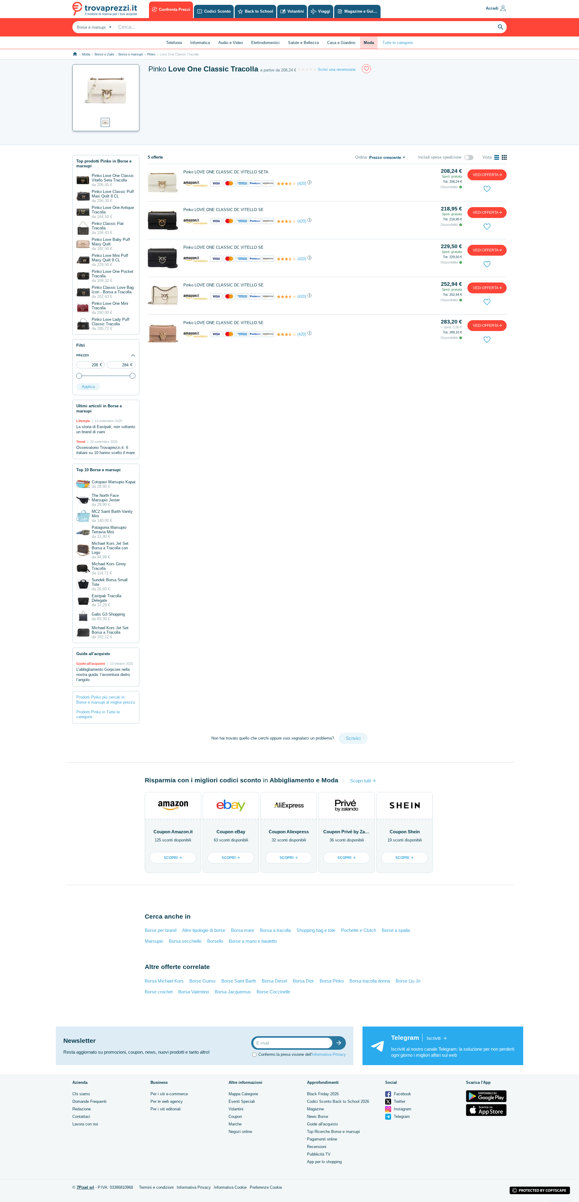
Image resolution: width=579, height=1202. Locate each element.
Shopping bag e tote (315, 930)
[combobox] (93, 27)
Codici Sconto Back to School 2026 (338, 1101)
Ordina (361, 157)
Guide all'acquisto (322, 1124)
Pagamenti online (322, 1139)
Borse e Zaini (104, 54)
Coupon (235, 1116)
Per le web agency (166, 1101)
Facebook (402, 1094)
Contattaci (81, 1116)
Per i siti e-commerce (169, 1094)
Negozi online (240, 1131)
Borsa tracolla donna (370, 980)
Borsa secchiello (185, 941)
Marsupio (154, 941)
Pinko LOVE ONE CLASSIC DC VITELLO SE (223, 209)
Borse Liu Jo (408, 980)
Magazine (315, 1109)
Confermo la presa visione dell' (302, 1054)
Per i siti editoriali (165, 1109)
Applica (88, 386)
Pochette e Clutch (358, 930)
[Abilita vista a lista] (496, 157)
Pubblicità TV (319, 1154)
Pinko (151, 54)
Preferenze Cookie (266, 1187)
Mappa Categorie (243, 1094)
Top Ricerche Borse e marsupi (333, 1131)
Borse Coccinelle (273, 991)
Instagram (402, 1109)
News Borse (317, 1116)
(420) (301, 183)
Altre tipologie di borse (203, 930)
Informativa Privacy (329, 1054)
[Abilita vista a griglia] (504, 157)
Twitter (399, 1101)
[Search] (501, 27)
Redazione (81, 1109)
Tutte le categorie (397, 42)
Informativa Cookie (230, 1187)
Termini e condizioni (156, 1187)
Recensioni (316, 1146)
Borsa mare (242, 930)
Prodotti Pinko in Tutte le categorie (98, 714)
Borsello (215, 941)
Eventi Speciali (242, 1101)
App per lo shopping (324, 1161)
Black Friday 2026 (323, 1094)
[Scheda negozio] (195, 183)
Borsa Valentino (193, 991)
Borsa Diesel (274, 980)
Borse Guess (202, 980)
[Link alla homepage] (75, 54)
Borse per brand (160, 930)
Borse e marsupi (131, 54)
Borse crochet (158, 991)
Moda (86, 54)
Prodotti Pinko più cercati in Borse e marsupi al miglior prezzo (105, 700)
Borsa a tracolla (275, 930)
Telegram (401, 1116)
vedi (485, 175)
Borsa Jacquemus (233, 991)
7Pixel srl (85, 1187)
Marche (235, 1124)
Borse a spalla (396, 930)
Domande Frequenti (89, 1101)
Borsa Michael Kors (164, 980)
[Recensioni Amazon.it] (286, 183)
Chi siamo (81, 1094)
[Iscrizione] (340, 1043)
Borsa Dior (303, 980)
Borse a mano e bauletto (253, 941)
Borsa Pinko (332, 980)
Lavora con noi (85, 1124)
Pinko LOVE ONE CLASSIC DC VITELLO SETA (225, 172)
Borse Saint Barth (238, 980)
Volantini (236, 1109)
